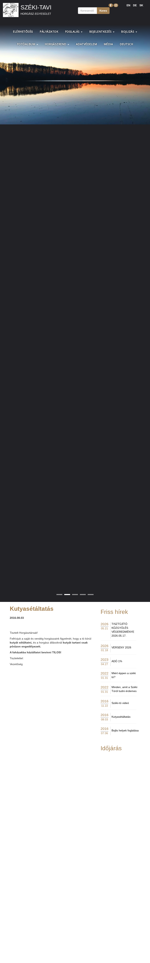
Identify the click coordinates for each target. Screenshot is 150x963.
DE (135, 5)
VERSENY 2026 (121, 647)
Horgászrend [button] (56, 44)
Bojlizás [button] (128, 31)
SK (141, 5)
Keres (103, 10)
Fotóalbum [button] (26, 44)
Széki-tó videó (120, 703)
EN (128, 5)
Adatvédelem (86, 44)
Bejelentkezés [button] (100, 31)
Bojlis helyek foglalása (125, 730)
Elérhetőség (23, 31)
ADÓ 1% (117, 661)
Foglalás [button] (73, 31)
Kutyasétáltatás (121, 716)
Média (108, 44)
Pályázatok (49, 31)
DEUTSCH (126, 44)
